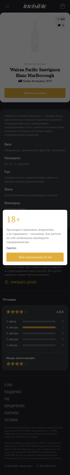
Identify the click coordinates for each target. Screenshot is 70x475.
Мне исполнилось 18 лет (35, 257)
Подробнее (11, 248)
